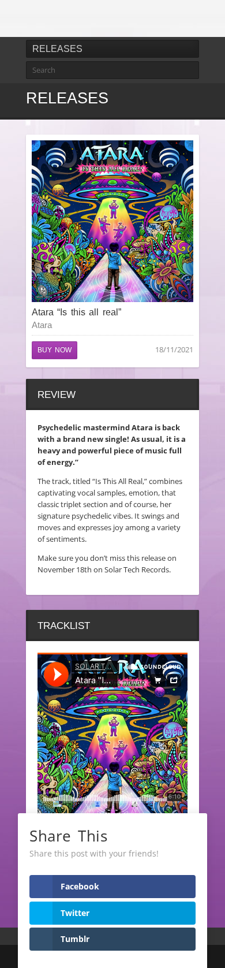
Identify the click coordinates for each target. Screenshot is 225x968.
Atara (42, 325)
